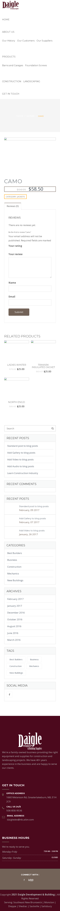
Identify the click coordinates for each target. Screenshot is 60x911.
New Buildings (15, 580)
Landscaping (31, 81)
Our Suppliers (44, 40)
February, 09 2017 (29, 510)
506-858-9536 (14, 810)
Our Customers (25, 40)
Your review (16, 254)
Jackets (30, 115)
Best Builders (14, 553)
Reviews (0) (13, 206)
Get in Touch (10, 93)
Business (12, 559)
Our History (8, 40)
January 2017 (14, 605)
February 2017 (15, 599)
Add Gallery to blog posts (21, 452)
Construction (11, 81)
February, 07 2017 (29, 522)
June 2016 (12, 633)
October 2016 (14, 619)
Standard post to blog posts (22, 445)
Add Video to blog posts (20, 459)
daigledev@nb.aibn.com (20, 819)
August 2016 (14, 626)
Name (12, 282)
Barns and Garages (12, 65)
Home (5, 19)
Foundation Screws (36, 65)
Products (8, 56)
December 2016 (16, 612)
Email (12, 296)
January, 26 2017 (28, 534)
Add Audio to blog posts (20, 466)
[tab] (12, 206)
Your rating (16, 245)
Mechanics (13, 573)
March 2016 (14, 639)
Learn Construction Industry (22, 473)
